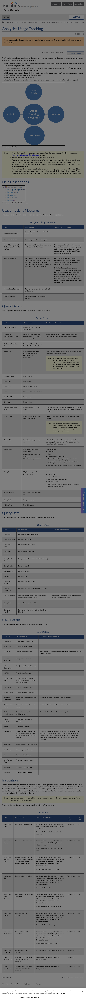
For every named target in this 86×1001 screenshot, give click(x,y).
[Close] (82, 991)
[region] (43, 994)
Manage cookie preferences (29, 997)
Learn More (61, 993)
